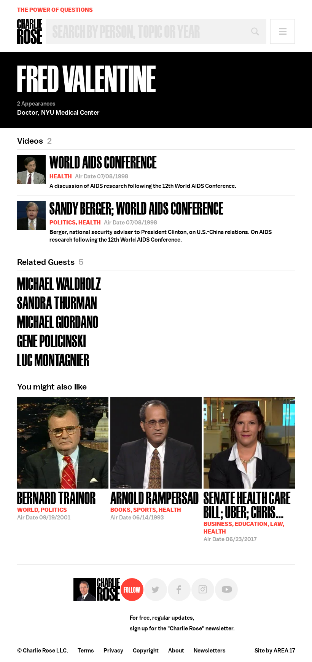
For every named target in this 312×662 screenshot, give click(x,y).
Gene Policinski (51, 340)
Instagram (202, 589)
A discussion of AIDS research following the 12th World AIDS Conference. (142, 171)
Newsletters (210, 650)
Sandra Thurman (57, 302)
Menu (282, 31)
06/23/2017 (247, 516)
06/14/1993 (154, 505)
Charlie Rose (29, 31)
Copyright (146, 650)
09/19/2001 (56, 505)
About (176, 650)
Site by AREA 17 (275, 650)
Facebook (179, 589)
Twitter (155, 589)
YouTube (226, 589)
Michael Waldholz (59, 283)
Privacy (113, 650)
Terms (86, 650)
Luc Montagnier (53, 359)
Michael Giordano (58, 321)
